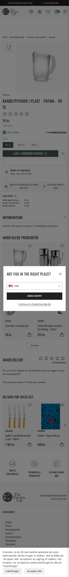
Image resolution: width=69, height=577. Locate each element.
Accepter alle (34, 571)
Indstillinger (12, 571)
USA (16, 285)
